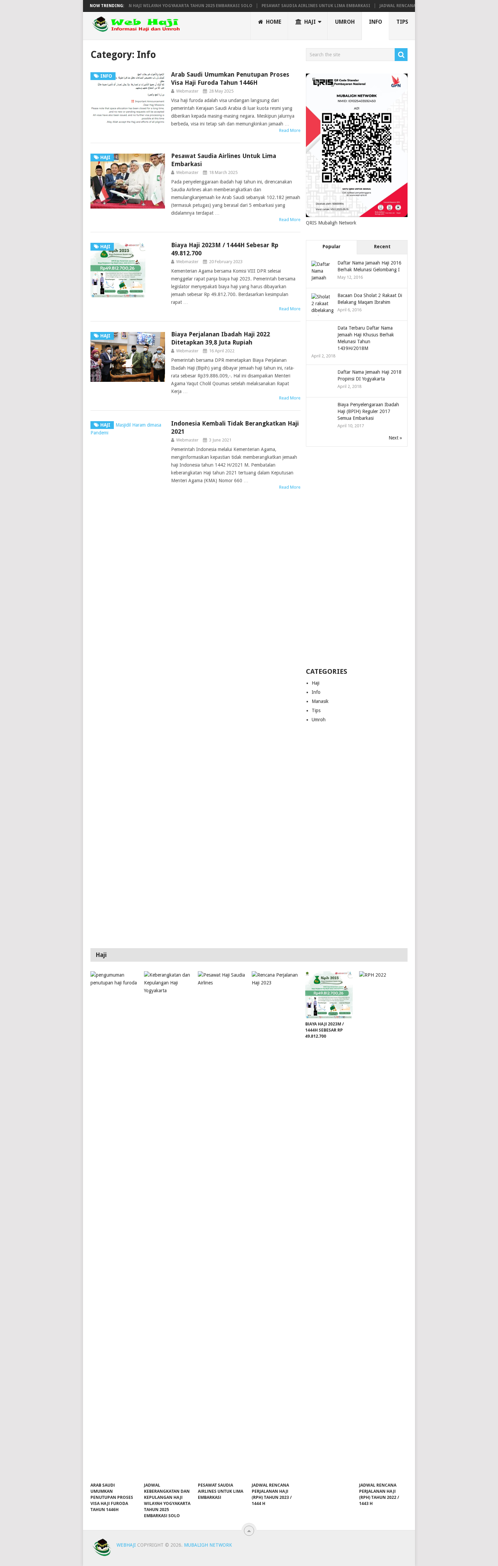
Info (375, 22)
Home (273, 22)
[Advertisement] (357, 557)
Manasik (320, 701)
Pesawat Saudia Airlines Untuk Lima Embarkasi (296, 5)
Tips (402, 22)
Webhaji (126, 1545)
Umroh (345, 22)
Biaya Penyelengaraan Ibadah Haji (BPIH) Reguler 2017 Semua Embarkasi (368, 411)
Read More (289, 130)
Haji (309, 22)
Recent (382, 246)
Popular (331, 246)
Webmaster (187, 91)
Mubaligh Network (208, 1545)
